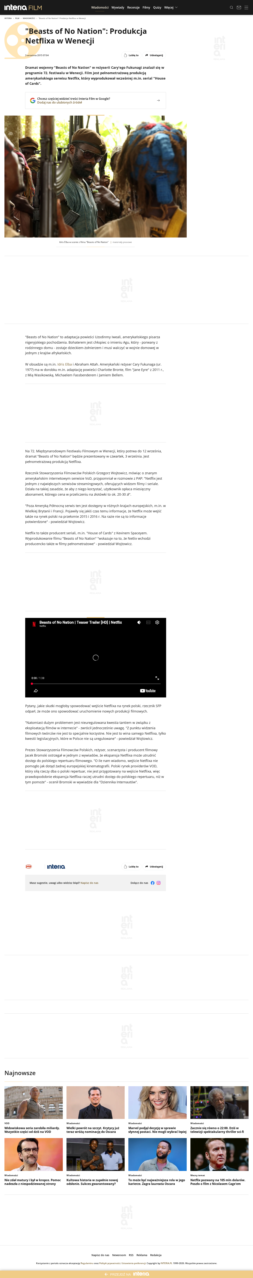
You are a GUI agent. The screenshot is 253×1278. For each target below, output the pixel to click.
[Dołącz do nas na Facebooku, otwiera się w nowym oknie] (153, 883)
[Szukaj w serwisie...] (231, 7)
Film (17, 18)
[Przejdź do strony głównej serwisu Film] (35, 7)
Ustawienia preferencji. (133, 1263)
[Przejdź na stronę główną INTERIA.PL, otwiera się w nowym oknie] (15, 7)
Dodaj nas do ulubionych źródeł (73, 102)
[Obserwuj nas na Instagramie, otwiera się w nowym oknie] (159, 883)
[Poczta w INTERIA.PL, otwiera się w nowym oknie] (239, 7)
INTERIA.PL (166, 1263)
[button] (100, 7)
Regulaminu (87, 1263)
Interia (8, 18)
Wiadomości (29, 18)
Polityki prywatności (109, 1263)
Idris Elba (64, 364)
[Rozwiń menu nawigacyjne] (246, 7)
